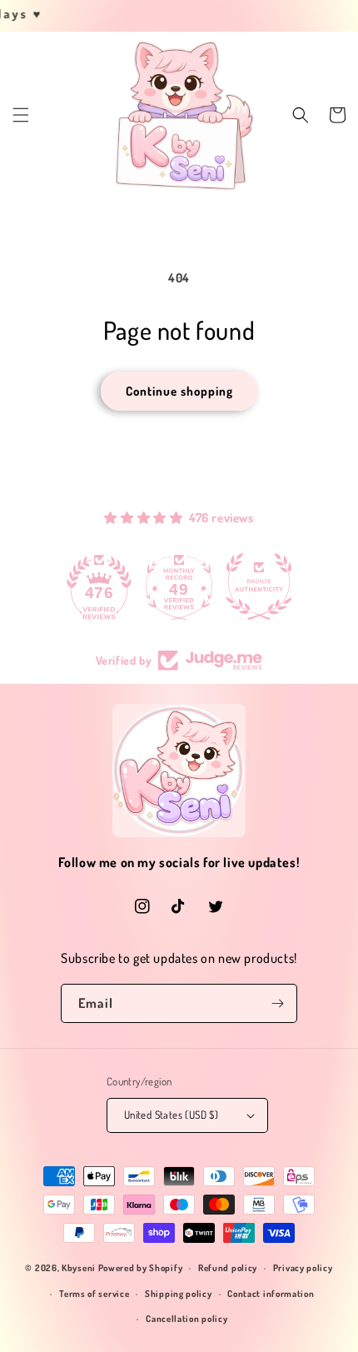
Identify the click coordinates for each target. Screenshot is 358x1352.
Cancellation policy (186, 1319)
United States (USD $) (171, 1114)
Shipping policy (178, 1294)
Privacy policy (303, 1268)
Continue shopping (179, 391)
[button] (20, 115)
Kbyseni (79, 1268)
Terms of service (94, 1294)
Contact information (270, 1294)
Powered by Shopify (140, 1268)
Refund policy (227, 1268)
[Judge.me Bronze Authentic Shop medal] (259, 586)
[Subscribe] (278, 1003)
